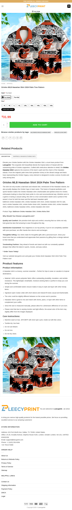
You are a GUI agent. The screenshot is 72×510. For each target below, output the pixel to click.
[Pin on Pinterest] (17, 137)
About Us (4, 456)
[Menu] (2, 6)
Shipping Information (8, 485)
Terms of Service (7, 467)
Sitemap (4, 470)
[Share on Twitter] (10, 137)
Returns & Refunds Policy (10, 459)
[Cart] (69, 6)
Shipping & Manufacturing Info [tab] (24, 156)
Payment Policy (6, 489)
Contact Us (5, 482)
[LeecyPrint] (36, 6)
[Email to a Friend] (13, 137)
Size (3, 101)
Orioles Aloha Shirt (60, 132)
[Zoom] (4, 79)
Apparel (10, 83)
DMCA (3, 493)
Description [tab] (5, 156)
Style (3, 93)
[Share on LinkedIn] (21, 137)
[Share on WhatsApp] (3, 137)
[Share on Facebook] (6, 137)
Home (3, 83)
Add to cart (40, 125)
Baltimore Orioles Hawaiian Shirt (41, 132)
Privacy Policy (6, 463)
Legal (3, 496)
